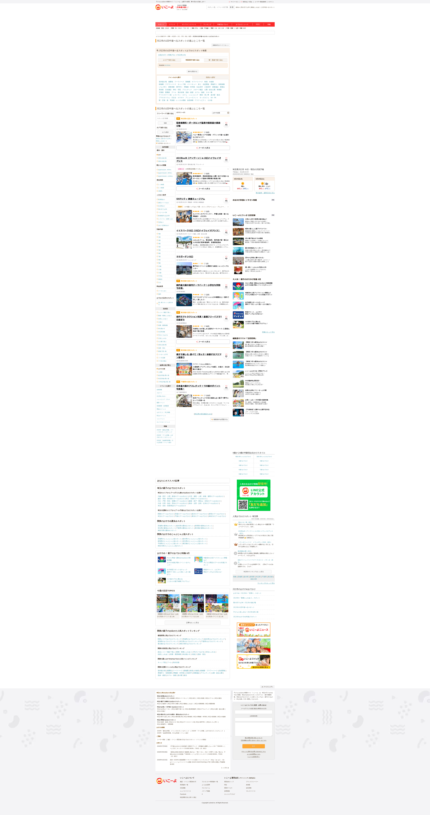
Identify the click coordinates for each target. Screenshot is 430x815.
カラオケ (181, 97)
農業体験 (171, 87)
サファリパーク (197, 82)
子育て (258, 24)
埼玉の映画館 (188, 716)
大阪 (215, 28)
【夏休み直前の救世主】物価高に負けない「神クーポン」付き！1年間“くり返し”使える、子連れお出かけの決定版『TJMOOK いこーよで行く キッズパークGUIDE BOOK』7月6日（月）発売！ (197, 754)
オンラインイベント (189, 24)
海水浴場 (181, 92)
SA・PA (213, 97)
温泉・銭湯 (189, 92)
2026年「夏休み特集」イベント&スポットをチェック (165, 431)
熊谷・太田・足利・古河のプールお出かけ (204, 503)
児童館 (161, 92)
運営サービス (228, 788)
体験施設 (215, 87)
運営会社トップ (229, 781)
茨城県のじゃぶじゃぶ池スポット (169, 539)
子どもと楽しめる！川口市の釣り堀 (245, 612)
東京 (176, 28)
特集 (269, 24)
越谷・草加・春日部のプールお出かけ (171, 499)
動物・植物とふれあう (184, 652)
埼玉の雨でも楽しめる (164, 716)
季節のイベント (161, 409)
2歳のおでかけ (243, 461)
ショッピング (193, 95)
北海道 (167, 28)
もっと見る (224, 767)
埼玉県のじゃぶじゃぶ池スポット (194, 541)
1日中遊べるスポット (268, 7)
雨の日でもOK (245, 7)
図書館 (167, 92)
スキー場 (209, 92)
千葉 (184, 28)
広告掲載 (182, 788)
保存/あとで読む (248, 2)
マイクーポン (235, 2)
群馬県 (252, 577)
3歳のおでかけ (264, 461)
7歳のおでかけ (264, 469)
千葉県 (264, 577)
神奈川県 (253, 579)
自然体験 (159, 389)
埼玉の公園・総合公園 (217, 709)
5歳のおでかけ (264, 465)
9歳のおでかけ (264, 474)
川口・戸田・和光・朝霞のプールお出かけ (173, 501)
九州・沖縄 (239, 28)
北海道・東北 (160, 28)
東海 (193, 28)
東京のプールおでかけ (199, 516)
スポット (161, 24)
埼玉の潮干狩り (200, 722)
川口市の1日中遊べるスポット (244, 607)
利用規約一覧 (184, 785)
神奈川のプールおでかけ (217, 516)
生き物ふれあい (161, 396)
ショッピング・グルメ (163, 399)
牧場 (205, 82)
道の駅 (213, 95)
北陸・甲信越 (204, 28)
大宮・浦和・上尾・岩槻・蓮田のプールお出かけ (206, 496)
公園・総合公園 (209, 90)
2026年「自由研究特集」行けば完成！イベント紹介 (165, 441)
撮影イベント (161, 402)
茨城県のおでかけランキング (193, 639)
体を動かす (186, 654)
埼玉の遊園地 (161, 698)
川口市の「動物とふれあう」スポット (246, 598)
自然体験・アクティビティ (196, 100)
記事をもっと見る (192, 622)
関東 (172, 28)
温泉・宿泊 (201, 654)
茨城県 (240, 577)
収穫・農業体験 (175, 654)
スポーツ (159, 393)
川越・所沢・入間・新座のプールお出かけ (173, 496)
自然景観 (206, 84)
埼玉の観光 (218, 698)
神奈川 (180, 28)
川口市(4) (167, 65)
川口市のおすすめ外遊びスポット (245, 617)
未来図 (248, 785)
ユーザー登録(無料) (260, 2)
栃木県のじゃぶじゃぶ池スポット (194, 539)
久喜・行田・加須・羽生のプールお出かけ (173, 503)
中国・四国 (229, 28)
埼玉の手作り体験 (173, 703)
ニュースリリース (185, 791)
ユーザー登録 (161, 739)
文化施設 (168, 90)
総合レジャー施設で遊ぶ (166, 652)
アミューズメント (192, 97)
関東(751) (171, 55)
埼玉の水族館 (222, 716)
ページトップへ (268, 687)
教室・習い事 (204, 95)
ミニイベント (161, 419)
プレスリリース (250, 791)
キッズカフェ (204, 97)
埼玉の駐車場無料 (190, 709)
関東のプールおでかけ (165, 514)
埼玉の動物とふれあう (186, 703)
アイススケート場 (165, 95)
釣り (199, 84)
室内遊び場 (163, 82)
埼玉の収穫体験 (199, 703)
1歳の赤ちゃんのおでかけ (264, 456)
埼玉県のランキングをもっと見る (254, 571)
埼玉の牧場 (200, 698)
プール (173, 92)
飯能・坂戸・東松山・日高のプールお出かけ (204, 501)
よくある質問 (206, 785)
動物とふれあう (255, 7)
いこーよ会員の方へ (254, 756)
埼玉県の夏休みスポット (166, 528)
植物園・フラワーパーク (167, 84)
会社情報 (248, 788)
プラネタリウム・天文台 (167, 97)
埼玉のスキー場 (174, 722)
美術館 (161, 90)
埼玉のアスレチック (203, 709)
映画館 (219, 90)
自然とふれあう (163, 654)
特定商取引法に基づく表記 (188, 797)
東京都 (270, 577)
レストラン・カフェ (180, 95)
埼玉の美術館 (212, 716)
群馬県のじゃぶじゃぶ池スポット (169, 541)
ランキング (207, 24)
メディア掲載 (206, 791)
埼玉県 (258, 577)
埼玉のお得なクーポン (164, 709)
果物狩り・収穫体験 (218, 84)
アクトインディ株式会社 (247, 778)
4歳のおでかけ (243, 465)
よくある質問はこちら (253, 754)
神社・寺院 (177, 90)
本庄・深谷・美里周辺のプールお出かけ (172, 506)
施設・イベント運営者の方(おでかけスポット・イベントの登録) (187, 739)
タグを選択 (165, 132)
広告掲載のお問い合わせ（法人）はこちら (253, 740)
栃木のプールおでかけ (199, 514)
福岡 (244, 28)
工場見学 (207, 87)
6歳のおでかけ (243, 469)
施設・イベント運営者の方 (188, 781)
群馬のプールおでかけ (217, 514)
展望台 (222, 87)
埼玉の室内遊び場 (177, 716)
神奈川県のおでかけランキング (190, 644)
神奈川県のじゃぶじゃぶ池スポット (170, 546)
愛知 (196, 28)
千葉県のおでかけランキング (211, 641)
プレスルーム (206, 788)
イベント (172, 24)
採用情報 (227, 791)
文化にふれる (210, 652)
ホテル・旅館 (199, 92)
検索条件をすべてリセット (221, 45)
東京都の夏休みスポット (203, 528)
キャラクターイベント (163, 422)
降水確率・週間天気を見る (265, 193)
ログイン (271, 2)
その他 (209, 100)
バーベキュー (192, 84)
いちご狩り (163, 87)
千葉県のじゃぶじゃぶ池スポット (169, 543)
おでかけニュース (242, 24)
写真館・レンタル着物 (178, 100)
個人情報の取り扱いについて (253, 738)
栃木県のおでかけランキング (214, 639)
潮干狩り (179, 87)
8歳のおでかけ (243, 474)
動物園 (188, 82)
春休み (238, 7)
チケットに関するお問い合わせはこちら (254, 751)
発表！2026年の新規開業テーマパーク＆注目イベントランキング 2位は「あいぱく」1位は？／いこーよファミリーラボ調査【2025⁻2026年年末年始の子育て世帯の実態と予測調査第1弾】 (197, 762)
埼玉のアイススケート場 (187, 722)
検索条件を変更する (221, 419)
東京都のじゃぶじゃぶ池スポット (194, 543)
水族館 (211, 82)
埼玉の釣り (192, 698)
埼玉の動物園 (171, 698)
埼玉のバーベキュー (182, 698)
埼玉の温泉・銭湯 (162, 722)
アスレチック (187, 90)
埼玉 (188, 28)
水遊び (194, 654)
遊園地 (170, 82)
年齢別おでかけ (222, 24)
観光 (218, 95)
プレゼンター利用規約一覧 (210, 781)
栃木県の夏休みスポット (185, 526)
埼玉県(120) (181, 55)
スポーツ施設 (198, 90)
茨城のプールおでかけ (182, 514)
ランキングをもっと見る (266, 583)
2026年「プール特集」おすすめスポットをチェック (165, 436)
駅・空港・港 (163, 100)
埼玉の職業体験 (210, 703)
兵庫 (222, 28)
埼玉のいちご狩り (212, 722)
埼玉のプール (209, 698)
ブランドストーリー (252, 781)
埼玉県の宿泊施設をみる (203, 414)
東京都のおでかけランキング (168, 644)
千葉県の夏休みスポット (185, 528)
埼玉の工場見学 (162, 703)
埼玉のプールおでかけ (165, 516)
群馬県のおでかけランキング (168, 641)
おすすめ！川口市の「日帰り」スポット (247, 593)
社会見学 (200, 87)
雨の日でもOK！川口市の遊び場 (244, 602)
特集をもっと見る (268, 332)
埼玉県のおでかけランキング (190, 641)
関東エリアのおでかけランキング (169, 639)
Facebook (183, 794)
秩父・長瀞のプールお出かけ (196, 499)
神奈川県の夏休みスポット (167, 530)
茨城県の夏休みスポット (166, 526)
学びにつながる (198, 652)
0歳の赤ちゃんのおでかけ (243, 456)
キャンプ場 (182, 84)
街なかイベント (161, 415)
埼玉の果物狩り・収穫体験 (165, 724)
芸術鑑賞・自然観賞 (163, 406)
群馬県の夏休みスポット (203, 526)
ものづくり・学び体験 (163, 412)
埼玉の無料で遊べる (178, 709)
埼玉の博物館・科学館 (200, 716)
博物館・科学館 (189, 87)
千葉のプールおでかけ (182, 516)
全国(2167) (162, 55)
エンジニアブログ (229, 794)
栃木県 (246, 577)
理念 (225, 785)
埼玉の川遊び (161, 711)
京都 (219, 28)
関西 (212, 28)
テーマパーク (179, 82)
